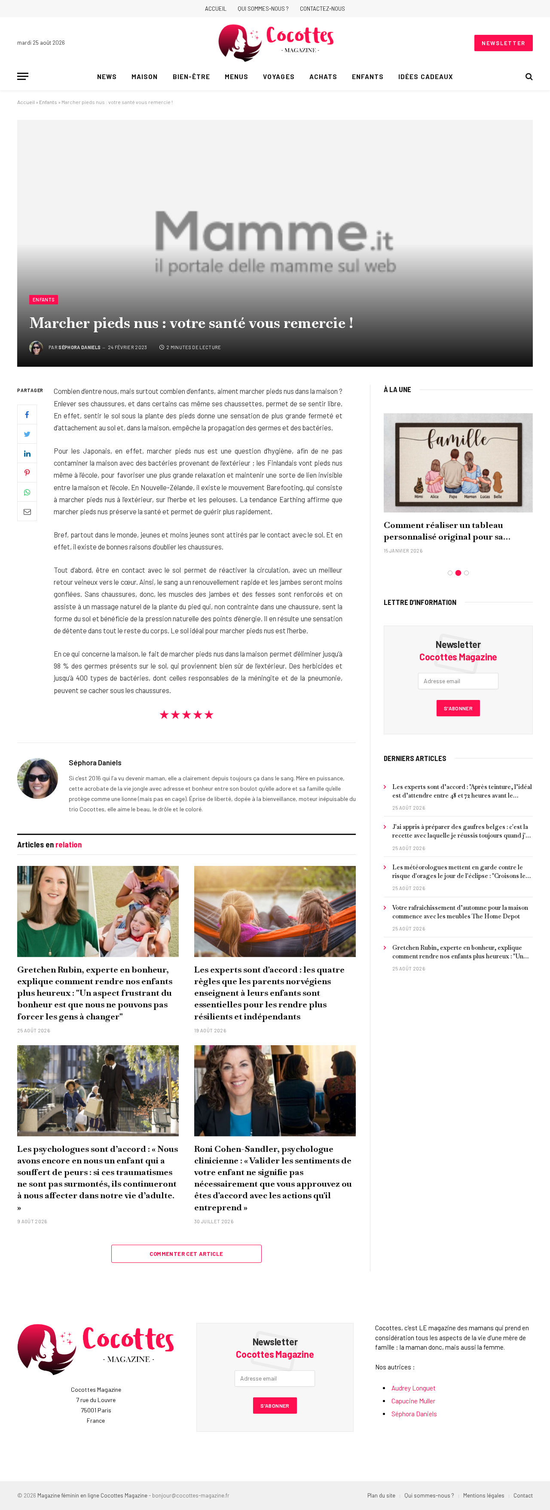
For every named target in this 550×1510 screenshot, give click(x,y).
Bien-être (191, 76)
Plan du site (381, 1495)
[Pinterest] (27, 473)
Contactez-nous (322, 8)
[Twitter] (27, 434)
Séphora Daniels (79, 347)
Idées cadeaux (425, 76)
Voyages (278, 76)
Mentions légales (483, 1495)
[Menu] (22, 76)
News (107, 76)
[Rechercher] (528, 76)
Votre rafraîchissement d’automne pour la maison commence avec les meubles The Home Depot (460, 912)
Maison (144, 76)
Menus (236, 76)
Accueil (215, 8)
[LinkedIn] (27, 453)
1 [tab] (450, 573)
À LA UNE (397, 389)
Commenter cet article (186, 1253)
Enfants (368, 76)
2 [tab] (458, 573)
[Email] (27, 512)
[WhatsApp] (27, 492)
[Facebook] (27, 415)
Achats (323, 76)
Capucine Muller (413, 1401)
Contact (523, 1495)
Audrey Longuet (413, 1388)
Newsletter (504, 43)
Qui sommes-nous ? (263, 8)
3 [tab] (466, 573)
